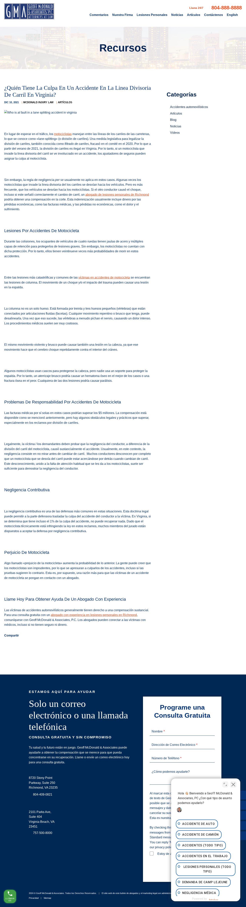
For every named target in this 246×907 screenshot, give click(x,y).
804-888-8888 (226, 8)
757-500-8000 (42, 832)
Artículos (193, 14)
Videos (175, 132)
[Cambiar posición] (225, 784)
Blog (173, 119)
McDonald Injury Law (38, 102)
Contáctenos (213, 14)
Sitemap (47, 898)
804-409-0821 (42, 794)
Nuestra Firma (122, 14)
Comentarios (99, 14)
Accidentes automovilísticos (189, 107)
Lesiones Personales (152, 14)
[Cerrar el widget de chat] (233, 784)
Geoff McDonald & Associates (50, 893)
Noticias (177, 14)
